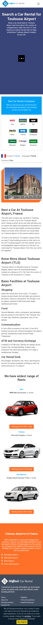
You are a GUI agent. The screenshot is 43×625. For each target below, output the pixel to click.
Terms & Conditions (28, 600)
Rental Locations (7, 602)
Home (3, 597)
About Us (4, 600)
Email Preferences (27, 602)
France (17, 156)
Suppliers (24, 597)
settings (27, 616)
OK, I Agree (22, 622)
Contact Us (5, 605)
